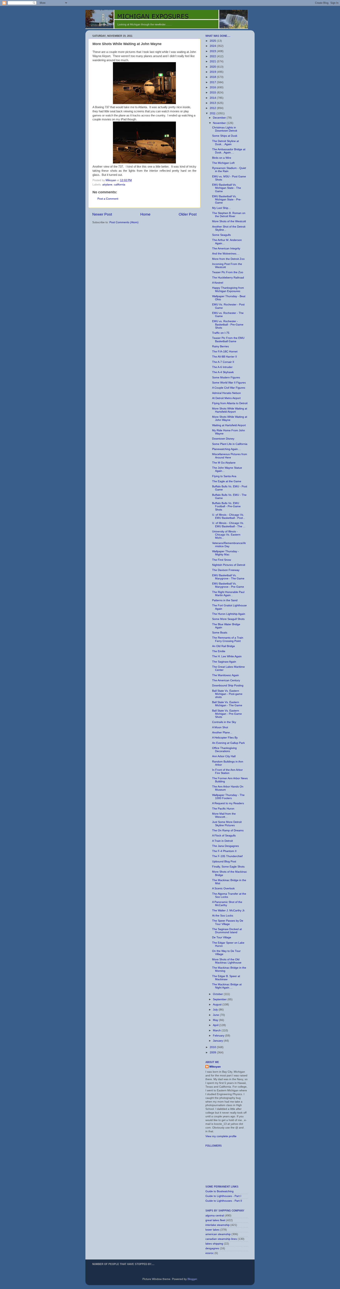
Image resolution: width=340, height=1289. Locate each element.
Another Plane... (222, 732)
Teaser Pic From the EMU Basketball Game (228, 340)
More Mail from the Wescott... (224, 815)
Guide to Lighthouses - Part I (223, 1196)
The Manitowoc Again (225, 675)
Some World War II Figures (229, 382)
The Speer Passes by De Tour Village (227, 922)
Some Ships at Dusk (224, 135)
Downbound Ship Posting (227, 685)
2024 (213, 45)
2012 (213, 108)
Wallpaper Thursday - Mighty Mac (225, 553)
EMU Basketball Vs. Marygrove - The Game (228, 577)
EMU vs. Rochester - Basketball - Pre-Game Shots (227, 324)
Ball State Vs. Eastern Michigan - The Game (227, 704)
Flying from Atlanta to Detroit (230, 403)
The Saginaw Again (224, 661)
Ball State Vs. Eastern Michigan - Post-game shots (227, 694)
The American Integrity (226, 248)
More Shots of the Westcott (229, 221)
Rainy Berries (220, 346)
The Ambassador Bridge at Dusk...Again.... (228, 151)
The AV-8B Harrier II (224, 356)
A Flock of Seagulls (224, 835)
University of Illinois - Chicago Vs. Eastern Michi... (226, 534)
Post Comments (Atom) (124, 222)
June (216, 1014)
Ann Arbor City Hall (224, 756)
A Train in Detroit (222, 840)
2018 (213, 77)
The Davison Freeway (225, 570)
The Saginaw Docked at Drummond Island (227, 931)
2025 (213, 40)
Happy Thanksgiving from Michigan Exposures (228, 289)
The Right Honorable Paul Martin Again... (228, 594)
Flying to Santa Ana (224, 476)
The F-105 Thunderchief (227, 856)
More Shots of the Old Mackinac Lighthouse (226, 961)
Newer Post (102, 214)
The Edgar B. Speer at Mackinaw (226, 978)
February (219, 1035)
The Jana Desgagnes (225, 846)
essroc (209, 1253)
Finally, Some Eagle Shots (228, 866)
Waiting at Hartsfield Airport (229, 425)
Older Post (188, 214)
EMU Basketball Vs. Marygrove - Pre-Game (228, 585)
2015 (213, 92)
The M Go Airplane (224, 462)
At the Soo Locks (222, 915)
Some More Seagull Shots (228, 619)
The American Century (226, 680)
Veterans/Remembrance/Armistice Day (229, 545)
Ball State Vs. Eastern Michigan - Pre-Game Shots (227, 713)
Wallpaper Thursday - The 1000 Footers (228, 797)
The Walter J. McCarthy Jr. (228, 910)
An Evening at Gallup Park (228, 742)
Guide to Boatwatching (219, 1191)
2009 (213, 1052)
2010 (213, 1047)
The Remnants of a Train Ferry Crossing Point (227, 639)
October (218, 994)
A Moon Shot (220, 727)
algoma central (214, 1215)
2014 (213, 97)
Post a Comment (107, 198)
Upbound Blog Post (224, 861)
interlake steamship (217, 1225)
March (217, 1030)
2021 (213, 61)
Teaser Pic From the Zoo (227, 272)
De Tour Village (221, 937)
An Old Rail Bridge (223, 646)
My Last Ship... (221, 208)
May (216, 1020)
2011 (213, 113)
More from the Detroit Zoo (228, 258)
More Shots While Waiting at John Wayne (229, 418)
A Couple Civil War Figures (228, 387)
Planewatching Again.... (226, 449)
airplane (107, 184)
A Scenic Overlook (223, 888)
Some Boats (219, 632)
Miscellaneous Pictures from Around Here (229, 456)
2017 (213, 82)
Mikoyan (215, 1066)
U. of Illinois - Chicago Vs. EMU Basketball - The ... (228, 525)
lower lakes (212, 1229)
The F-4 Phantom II (224, 851)
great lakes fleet (215, 1220)
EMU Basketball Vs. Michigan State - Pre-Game (226, 199)
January (218, 1040)
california (119, 184)
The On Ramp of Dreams (228, 830)
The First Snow (221, 559)
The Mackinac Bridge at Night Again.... (227, 986)
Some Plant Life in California (229, 444)
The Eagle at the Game (226, 481)
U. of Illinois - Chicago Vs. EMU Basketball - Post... (228, 516)
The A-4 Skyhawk (223, 372)
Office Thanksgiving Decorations (224, 750)
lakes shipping (214, 1243)
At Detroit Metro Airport (226, 398)
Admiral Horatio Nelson (226, 393)
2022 (213, 56)
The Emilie (218, 651)
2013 (213, 102)
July (216, 1009)
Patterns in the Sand (224, 600)
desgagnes (212, 1248)
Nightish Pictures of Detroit (228, 564)
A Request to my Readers (228, 803)
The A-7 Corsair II (223, 362)
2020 (213, 66)
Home (145, 214)
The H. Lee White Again (227, 656)
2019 (213, 71)
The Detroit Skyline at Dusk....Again (225, 143)
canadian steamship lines (221, 1238)
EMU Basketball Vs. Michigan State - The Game (226, 188)
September (220, 999)
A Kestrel (217, 282)
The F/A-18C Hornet (224, 351)
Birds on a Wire (221, 157)
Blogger (192, 1279)
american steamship (218, 1234)
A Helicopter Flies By (225, 737)
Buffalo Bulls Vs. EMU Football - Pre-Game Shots (226, 506)
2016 (213, 87)
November (220, 123)
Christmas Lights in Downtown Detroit (224, 129)
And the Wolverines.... (225, 253)
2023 (213, 51)
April (216, 1025)
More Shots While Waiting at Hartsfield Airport (229, 410)
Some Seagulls (221, 234)
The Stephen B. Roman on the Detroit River (228, 215)
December (220, 117)
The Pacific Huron (223, 808)
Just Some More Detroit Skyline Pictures (227, 824)
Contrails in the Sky (224, 722)
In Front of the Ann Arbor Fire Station (227, 771)
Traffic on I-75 (220, 332)
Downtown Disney (223, 438)
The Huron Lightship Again (228, 613)
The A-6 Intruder (222, 367)
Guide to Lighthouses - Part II (223, 1200)
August (217, 1004)
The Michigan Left (223, 162)
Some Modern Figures (226, 377)
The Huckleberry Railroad (228, 277)
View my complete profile (221, 1136)
